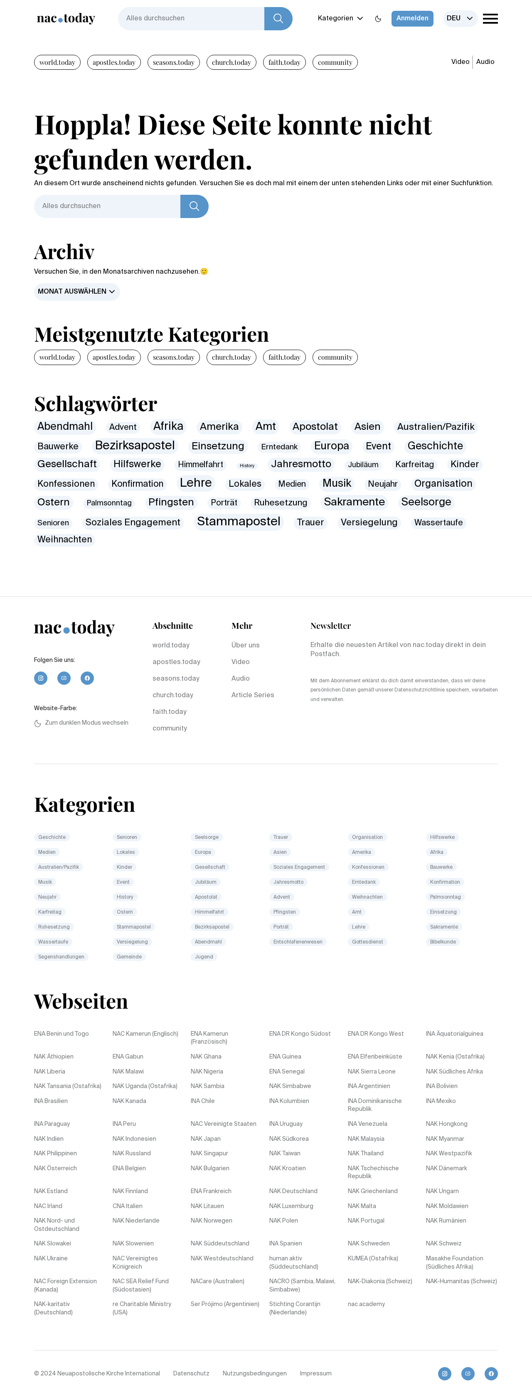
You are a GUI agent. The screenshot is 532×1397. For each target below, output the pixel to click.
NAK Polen (283, 1221)
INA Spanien (285, 1244)
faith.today (284, 62)
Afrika (168, 426)
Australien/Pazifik (436, 427)
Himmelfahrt (200, 465)
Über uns (246, 645)
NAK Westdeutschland (222, 1259)
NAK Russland (132, 1154)
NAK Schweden (369, 1244)
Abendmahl (65, 427)
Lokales (245, 484)
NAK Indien (49, 1139)
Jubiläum (363, 465)
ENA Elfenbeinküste (375, 1057)
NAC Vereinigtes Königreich (135, 1263)
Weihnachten (64, 540)
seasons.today (174, 62)
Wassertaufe (438, 523)
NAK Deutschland (293, 1191)
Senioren (53, 523)
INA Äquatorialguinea (454, 1034)
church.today (231, 62)
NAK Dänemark (446, 1169)
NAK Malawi (128, 1072)
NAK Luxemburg (291, 1206)
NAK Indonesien (134, 1139)
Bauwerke (58, 446)
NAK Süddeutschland (220, 1244)
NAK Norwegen (211, 1221)
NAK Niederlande (136, 1221)
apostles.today (114, 62)
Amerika (219, 427)
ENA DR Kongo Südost (300, 1034)
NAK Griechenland (373, 1191)
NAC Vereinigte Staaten (223, 1124)
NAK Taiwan (284, 1154)
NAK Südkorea (289, 1139)
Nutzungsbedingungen (255, 1374)
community (335, 62)
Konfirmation (137, 484)
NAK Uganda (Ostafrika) (145, 1086)
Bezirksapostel (135, 446)
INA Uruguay (286, 1124)
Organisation (443, 484)
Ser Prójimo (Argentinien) (225, 1304)
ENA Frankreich (211, 1191)
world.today (57, 62)
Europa (331, 446)
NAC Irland (48, 1206)
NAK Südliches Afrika (454, 1072)
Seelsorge (426, 502)
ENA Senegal (287, 1072)
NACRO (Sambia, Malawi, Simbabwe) (302, 1286)
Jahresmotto (301, 464)
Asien (368, 427)
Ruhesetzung (281, 503)
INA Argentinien (369, 1086)
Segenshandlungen (61, 957)
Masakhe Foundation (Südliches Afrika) (454, 1263)
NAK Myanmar (445, 1139)
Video (460, 62)
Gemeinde (129, 957)
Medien (292, 484)
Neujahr (383, 484)
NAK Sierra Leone (372, 1072)
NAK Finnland (130, 1191)
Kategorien (335, 18)
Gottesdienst (367, 942)
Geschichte (435, 446)
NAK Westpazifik (449, 1154)
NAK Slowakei (52, 1244)
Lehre (196, 483)
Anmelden (413, 18)
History (247, 466)
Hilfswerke (137, 464)
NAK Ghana (206, 1057)
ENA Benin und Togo (61, 1034)
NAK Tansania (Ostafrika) (67, 1086)
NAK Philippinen (55, 1154)
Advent (123, 427)
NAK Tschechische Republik (373, 1173)
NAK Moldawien (447, 1206)
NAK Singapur (209, 1154)
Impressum (316, 1374)
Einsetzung (218, 446)
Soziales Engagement (133, 522)
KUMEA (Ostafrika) (373, 1259)
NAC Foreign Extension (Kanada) (65, 1286)
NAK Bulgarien (210, 1169)
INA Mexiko (441, 1101)
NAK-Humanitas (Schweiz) (461, 1281)
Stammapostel (239, 522)
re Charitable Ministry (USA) (142, 1308)
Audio (485, 62)
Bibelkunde (443, 942)
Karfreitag (414, 465)
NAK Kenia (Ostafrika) (455, 1057)
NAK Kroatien (287, 1169)
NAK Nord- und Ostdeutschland (56, 1225)
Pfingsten (171, 502)
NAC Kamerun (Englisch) (145, 1034)
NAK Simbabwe (290, 1086)
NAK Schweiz (444, 1244)
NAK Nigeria (207, 1072)
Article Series (253, 695)
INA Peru (124, 1124)
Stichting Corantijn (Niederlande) (294, 1308)
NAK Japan (206, 1139)
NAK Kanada (129, 1101)
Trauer (310, 522)
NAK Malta (362, 1206)
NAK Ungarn (442, 1191)
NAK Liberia (49, 1072)
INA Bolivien (442, 1086)
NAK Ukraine (51, 1259)
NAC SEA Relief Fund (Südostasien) (141, 1286)
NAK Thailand (366, 1154)
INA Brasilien (51, 1101)
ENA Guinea (285, 1057)
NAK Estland (51, 1191)
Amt (266, 427)
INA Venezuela (367, 1124)
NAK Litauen (207, 1206)
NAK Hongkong (447, 1124)
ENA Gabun (128, 1057)
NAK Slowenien (133, 1244)
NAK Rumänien (446, 1221)
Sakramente (354, 502)
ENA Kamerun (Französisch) (209, 1038)
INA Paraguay (52, 1124)
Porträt (224, 503)
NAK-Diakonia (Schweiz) (380, 1281)
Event (378, 446)
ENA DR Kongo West (376, 1034)
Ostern (53, 502)
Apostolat (315, 427)
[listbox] (460, 18)
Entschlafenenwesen (298, 942)
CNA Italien (128, 1206)
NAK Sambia (207, 1086)
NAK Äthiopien (54, 1057)
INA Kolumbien (289, 1101)
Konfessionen (66, 484)
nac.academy (366, 1304)
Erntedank (279, 447)
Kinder (465, 464)
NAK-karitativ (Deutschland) (53, 1308)
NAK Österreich (55, 1169)
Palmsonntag (109, 503)
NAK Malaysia (366, 1139)
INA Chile (203, 1101)
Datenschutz (191, 1374)
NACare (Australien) (217, 1281)
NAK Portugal (366, 1221)
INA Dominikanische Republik (375, 1105)
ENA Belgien (129, 1169)
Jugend (204, 957)
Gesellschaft (67, 464)
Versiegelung (369, 522)
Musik (337, 483)
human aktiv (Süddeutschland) (293, 1263)
